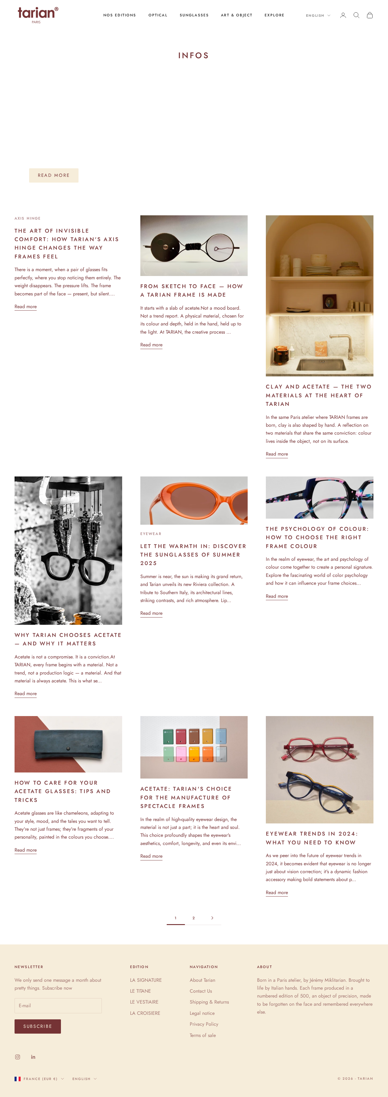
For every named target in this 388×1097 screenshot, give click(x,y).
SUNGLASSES (194, 15)
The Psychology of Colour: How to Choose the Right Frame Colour (317, 537)
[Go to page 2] (212, 918)
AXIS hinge (28, 218)
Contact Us (201, 991)
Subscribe (37, 1026)
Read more (54, 175)
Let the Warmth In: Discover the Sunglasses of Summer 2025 (193, 554)
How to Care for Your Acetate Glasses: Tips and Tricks (63, 791)
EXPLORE (275, 15)
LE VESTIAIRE (144, 1001)
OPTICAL (158, 15)
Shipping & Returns (209, 1001)
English (315, 15)
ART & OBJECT (237, 15)
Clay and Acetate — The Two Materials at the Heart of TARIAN (319, 395)
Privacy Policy (204, 1024)
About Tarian (202, 980)
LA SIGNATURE (146, 980)
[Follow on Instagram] (18, 1057)
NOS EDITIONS (119, 15)
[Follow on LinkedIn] (33, 1057)
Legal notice (202, 1013)
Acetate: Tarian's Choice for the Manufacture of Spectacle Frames (186, 797)
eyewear (151, 534)
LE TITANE (140, 991)
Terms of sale (203, 1035)
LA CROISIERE (145, 1013)
